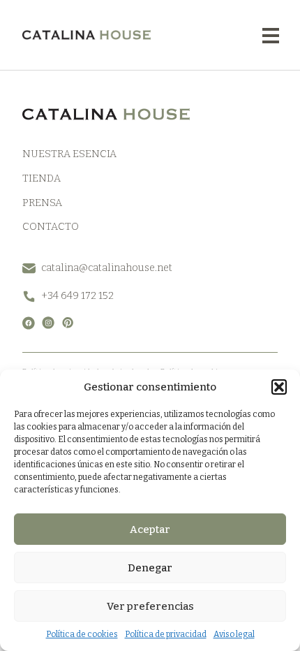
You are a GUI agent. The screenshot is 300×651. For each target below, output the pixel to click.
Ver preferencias (150, 606)
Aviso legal (234, 634)
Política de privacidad (166, 634)
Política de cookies (82, 634)
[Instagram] (48, 322)
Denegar (150, 568)
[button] (279, 387)
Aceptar (150, 529)
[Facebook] (28, 323)
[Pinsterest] (67, 322)
